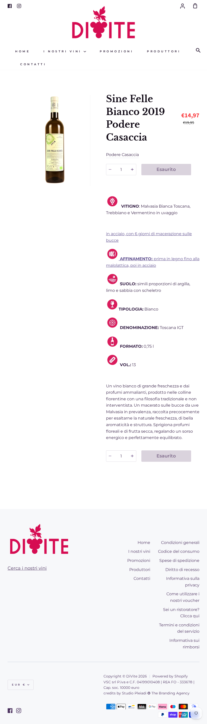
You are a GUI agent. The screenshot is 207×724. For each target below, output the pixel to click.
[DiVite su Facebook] (10, 710)
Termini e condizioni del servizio (179, 628)
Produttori (163, 51)
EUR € (19, 684)
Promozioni (116, 51)
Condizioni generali (180, 542)
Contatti (33, 64)
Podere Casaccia (122, 154)
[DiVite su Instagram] (18, 710)
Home (22, 51)
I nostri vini (63, 51)
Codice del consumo (178, 551)
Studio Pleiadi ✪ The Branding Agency (156, 693)
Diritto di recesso (182, 569)
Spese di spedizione (179, 560)
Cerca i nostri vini (27, 568)
